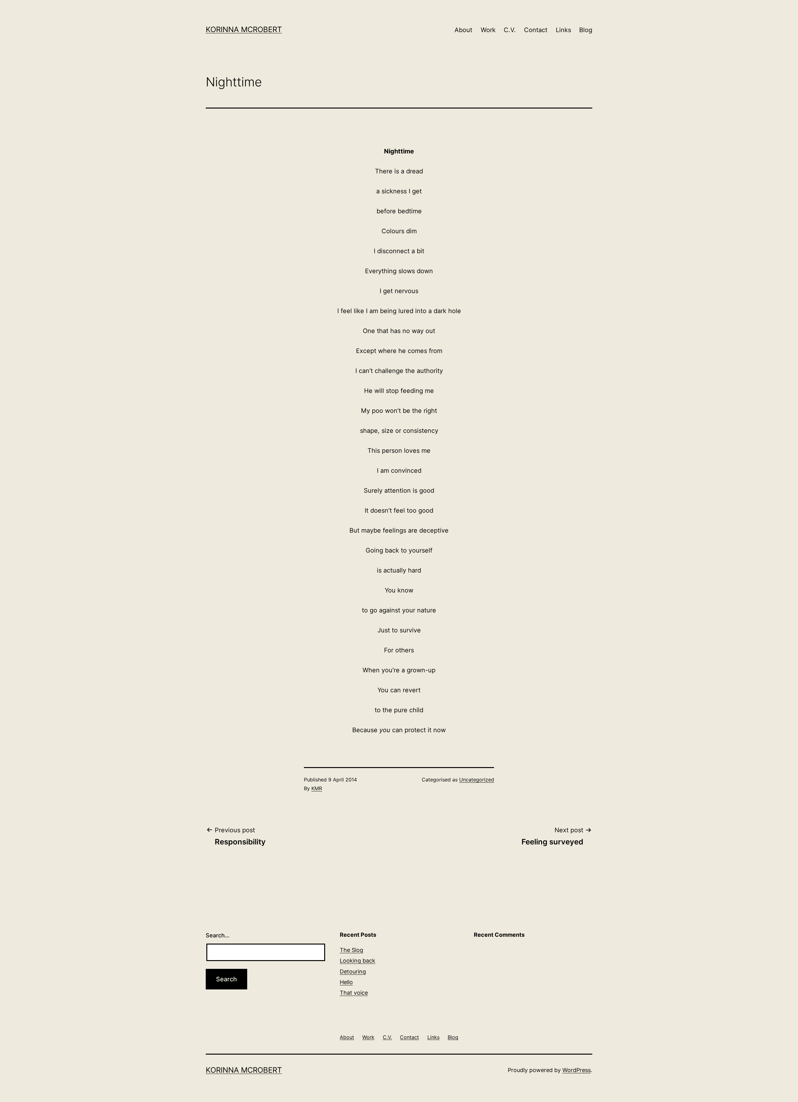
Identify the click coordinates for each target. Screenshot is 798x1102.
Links (563, 30)
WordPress (576, 1070)
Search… (217, 935)
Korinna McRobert (244, 29)
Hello (346, 982)
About (463, 30)
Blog (585, 30)
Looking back (357, 960)
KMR (316, 788)
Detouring (353, 971)
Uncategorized (476, 779)
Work (488, 30)
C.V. (510, 30)
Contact (535, 30)
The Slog (351, 950)
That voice (354, 992)
